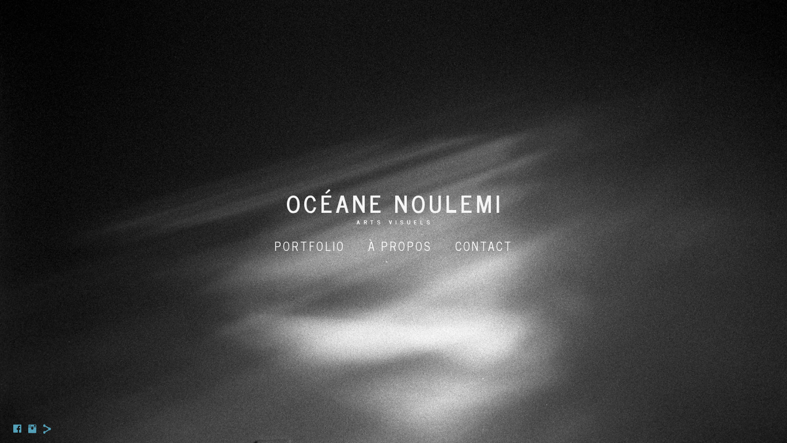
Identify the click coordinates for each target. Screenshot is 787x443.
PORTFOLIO (309, 246)
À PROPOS (400, 246)
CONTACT (484, 246)
